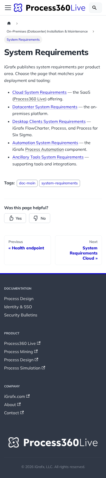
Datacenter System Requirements (44, 106)
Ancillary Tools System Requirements (48, 157)
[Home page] (9, 23)
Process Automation (44, 149)
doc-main (27, 183)
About (10, 404)
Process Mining (18, 351)
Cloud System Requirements (39, 92)
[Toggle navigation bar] (8, 8)
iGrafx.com (14, 396)
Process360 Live (29, 98)
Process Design (18, 298)
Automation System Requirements (45, 142)
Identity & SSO (18, 306)
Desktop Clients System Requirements (49, 121)
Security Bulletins (20, 314)
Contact (11, 412)
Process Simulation (22, 367)
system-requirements (59, 183)
